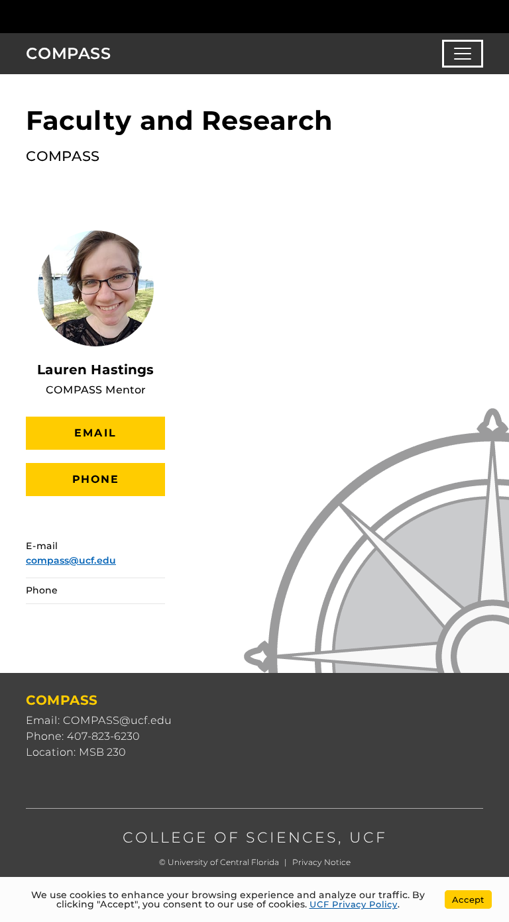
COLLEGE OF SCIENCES (230, 837)
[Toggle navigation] (462, 54)
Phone (95, 479)
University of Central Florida (223, 862)
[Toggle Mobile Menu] (480, 15)
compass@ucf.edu (71, 560)
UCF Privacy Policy (354, 904)
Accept (468, 899)
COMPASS (68, 53)
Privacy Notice (321, 862)
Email (95, 433)
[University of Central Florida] (114, 16)
